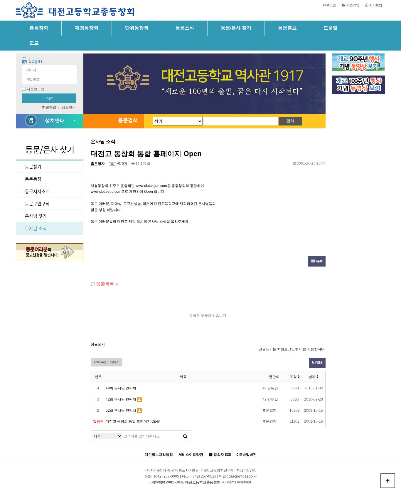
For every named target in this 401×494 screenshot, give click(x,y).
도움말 (331, 27)
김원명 (272, 388)
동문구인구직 (37, 203)
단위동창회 (137, 27)
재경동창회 (86, 27)
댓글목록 (104, 283)
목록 (319, 261)
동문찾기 (33, 166)
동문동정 (33, 179)
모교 (34, 42)
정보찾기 (69, 107)
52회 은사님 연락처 (121, 410)
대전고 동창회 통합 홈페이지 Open (133, 421)
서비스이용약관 (190, 455)
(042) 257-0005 (166, 476)
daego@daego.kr (243, 476)
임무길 (272, 399)
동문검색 (128, 120)
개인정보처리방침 (159, 455)
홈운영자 (98, 164)
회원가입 (352, 5)
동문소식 (184, 27)
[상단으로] (387, 480)
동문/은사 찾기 (236, 27)
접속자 (222, 455)
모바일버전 (247, 455)
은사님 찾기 (36, 216)
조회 (294, 377)
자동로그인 (35, 89)
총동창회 (38, 27)
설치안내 (55, 120)
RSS (318, 363)
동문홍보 (287, 27)
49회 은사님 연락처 (121, 388)
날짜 (312, 377)
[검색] (185, 436)
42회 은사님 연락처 (121, 399)
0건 (124, 164)
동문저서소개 (37, 191)
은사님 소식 (36, 228)
